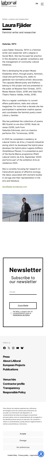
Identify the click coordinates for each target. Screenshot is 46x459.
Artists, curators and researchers (15, 19)
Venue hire (9, 379)
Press (6, 356)
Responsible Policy (14, 392)
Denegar (23, 440)
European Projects (14, 365)
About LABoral (12, 360)
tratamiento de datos (21, 315)
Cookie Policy (12, 455)
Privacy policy (23, 455)
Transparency (11, 388)
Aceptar (23, 434)
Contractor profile (14, 383)
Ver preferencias (23, 447)
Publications (10, 369)
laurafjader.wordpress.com (14, 186)
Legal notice (34, 455)
